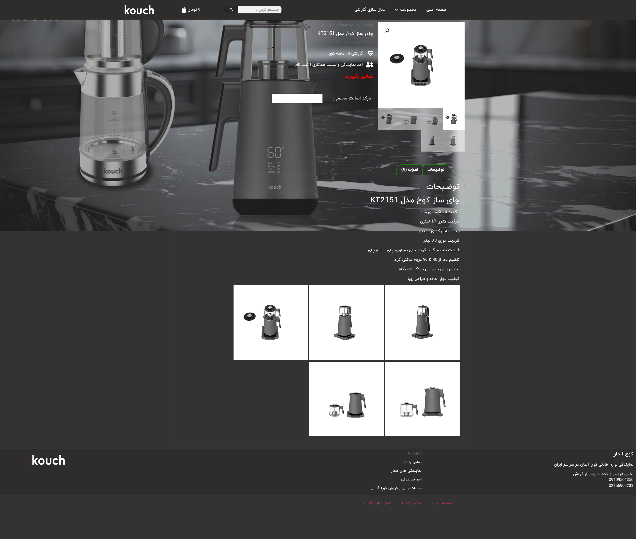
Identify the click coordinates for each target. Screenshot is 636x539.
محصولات (408, 9)
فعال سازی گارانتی (370, 9)
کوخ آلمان (623, 454)
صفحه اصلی (436, 9)
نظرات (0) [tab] (409, 169)
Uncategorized (350, 25)
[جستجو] (231, 9)
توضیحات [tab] (435, 169)
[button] (386, 30)
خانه (369, 25)
